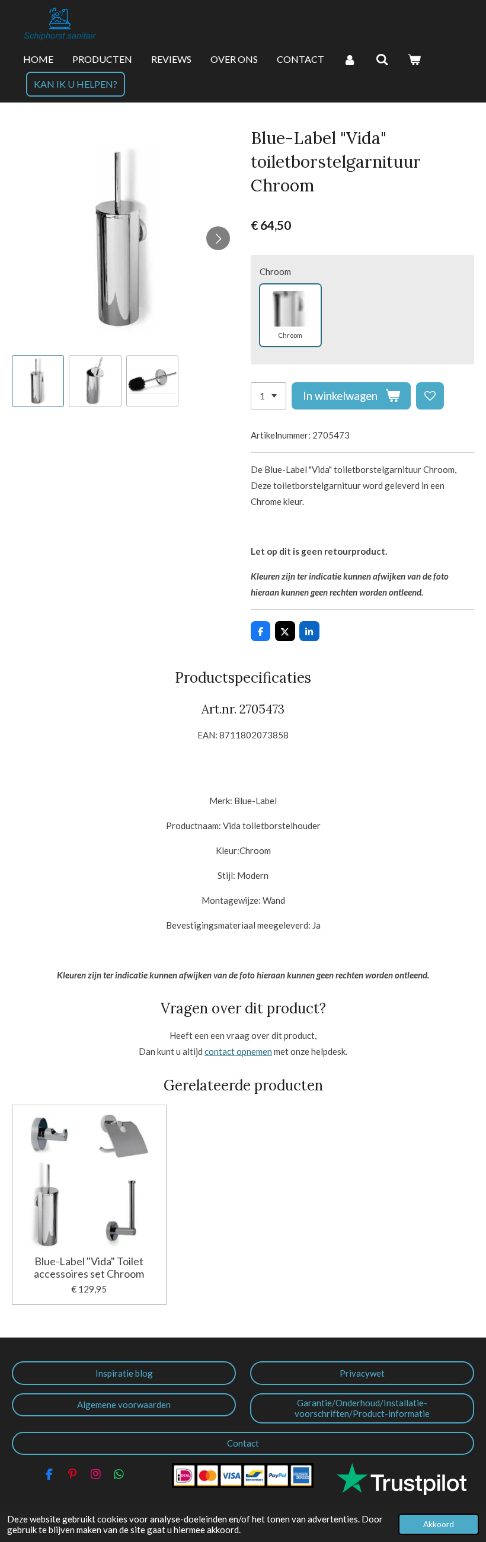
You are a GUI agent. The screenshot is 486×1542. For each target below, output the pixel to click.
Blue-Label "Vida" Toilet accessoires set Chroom (89, 1267)
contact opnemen (238, 1051)
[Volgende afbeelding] (218, 238)
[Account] (350, 60)
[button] (38, 381)
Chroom (275, 271)
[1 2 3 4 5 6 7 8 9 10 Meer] (268, 396)
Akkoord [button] (438, 1524)
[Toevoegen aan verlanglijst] (430, 396)
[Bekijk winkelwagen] (414, 60)
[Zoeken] (382, 60)
